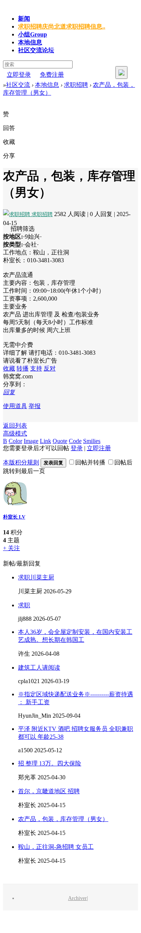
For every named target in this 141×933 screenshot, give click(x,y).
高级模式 (15, 433)
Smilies (91, 441)
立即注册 (99, 448)
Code (75, 441)
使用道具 (15, 406)
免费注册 (52, 74)
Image (31, 441)
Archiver (77, 898)
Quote (60, 441)
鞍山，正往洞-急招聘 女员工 (56, 847)
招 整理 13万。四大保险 (49, 763)
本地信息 (30, 42)
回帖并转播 (90, 462)
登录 (77, 448)
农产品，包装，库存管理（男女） (63, 819)
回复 (9, 392)
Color (15, 441)
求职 (24, 605)
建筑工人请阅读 (39, 667)
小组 (32, 34)
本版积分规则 (21, 462)
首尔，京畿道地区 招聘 (49, 791)
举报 (35, 406)
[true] (121, 72)
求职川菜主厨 (36, 577)
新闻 (24, 18)
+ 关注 (11, 548)
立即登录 (19, 74)
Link (45, 441)
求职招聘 (61, 26)
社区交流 (36, 50)
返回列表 (15, 425)
